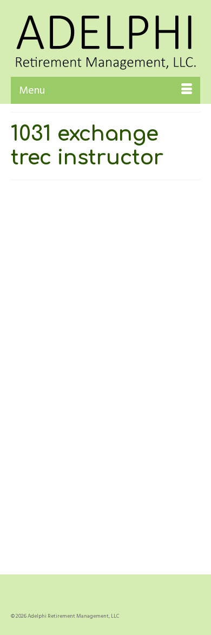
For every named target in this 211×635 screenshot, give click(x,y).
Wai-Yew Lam (54, 391)
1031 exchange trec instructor (108, 526)
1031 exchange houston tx (139, 513)
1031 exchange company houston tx (66, 513)
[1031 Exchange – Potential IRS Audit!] (105, 255)
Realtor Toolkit (132, 391)
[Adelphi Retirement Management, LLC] (105, 38)
